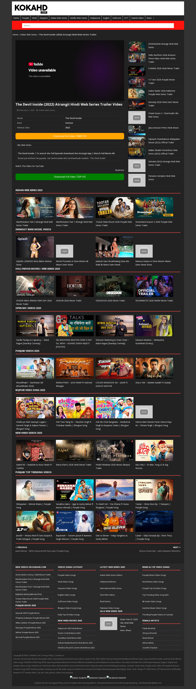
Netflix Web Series (78, 18)
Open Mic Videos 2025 (28, 308)
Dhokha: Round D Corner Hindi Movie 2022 (76, 647)
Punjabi (25, 18)
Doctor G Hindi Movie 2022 (69, 633)
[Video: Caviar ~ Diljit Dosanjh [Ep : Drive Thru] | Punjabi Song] (154, 530)
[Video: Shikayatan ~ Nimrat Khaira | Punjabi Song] (35, 498)
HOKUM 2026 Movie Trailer (68, 300)
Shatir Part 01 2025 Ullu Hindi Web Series (129, 623)
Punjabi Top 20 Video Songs (154, 588)
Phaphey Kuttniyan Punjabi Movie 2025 (33, 618)
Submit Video (137, 18)
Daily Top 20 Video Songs (69, 614)
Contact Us (59, 655)
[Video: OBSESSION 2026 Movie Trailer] (114, 295)
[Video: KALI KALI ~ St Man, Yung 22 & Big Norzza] (154, 459)
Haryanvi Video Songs (67, 588)
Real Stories (105, 601)
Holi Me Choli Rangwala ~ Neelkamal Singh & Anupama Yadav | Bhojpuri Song (113, 425)
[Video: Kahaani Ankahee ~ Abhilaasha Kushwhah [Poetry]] (154, 334)
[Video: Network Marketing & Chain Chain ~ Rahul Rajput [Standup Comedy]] (114, 334)
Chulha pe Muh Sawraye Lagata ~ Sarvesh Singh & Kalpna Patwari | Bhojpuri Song (31, 425)
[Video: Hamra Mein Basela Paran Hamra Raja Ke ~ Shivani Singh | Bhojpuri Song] (144, 416)
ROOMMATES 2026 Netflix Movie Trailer (154, 300)
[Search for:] (98, 25)
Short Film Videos (107, 595)
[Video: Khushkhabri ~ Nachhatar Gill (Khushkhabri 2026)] (35, 377)
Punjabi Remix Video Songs (154, 575)
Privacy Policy (47, 655)
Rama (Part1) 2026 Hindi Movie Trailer (73, 464)
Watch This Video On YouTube (29, 166)
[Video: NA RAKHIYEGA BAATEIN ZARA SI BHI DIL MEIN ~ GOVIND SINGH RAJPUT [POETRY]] (75, 334)
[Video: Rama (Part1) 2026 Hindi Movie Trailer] (75, 459)
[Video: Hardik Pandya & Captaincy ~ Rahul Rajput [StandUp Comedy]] (35, 334)
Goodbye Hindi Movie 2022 (69, 638)
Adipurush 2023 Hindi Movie (70, 628)
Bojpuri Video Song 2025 (30, 390)
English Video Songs (66, 595)
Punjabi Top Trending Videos (33, 472)
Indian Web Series (59, 18)
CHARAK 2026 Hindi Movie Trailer (163, 68)
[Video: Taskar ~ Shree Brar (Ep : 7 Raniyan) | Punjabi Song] (154, 498)
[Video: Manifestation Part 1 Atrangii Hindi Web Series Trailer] (75, 216)
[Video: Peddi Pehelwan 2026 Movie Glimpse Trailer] (114, 459)
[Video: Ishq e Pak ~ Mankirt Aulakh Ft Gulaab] (154, 377)
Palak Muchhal (148, 628)
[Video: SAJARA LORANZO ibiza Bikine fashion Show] (35, 256)
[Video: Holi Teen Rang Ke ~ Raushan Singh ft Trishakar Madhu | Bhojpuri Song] (75, 416)
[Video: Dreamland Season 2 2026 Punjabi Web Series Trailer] (154, 216)
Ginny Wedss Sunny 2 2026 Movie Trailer (33, 574)
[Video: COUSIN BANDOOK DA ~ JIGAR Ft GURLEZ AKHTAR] (114, 377)
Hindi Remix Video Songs (153, 581)
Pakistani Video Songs (109, 608)
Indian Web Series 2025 (28, 190)
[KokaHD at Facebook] (116, 677)
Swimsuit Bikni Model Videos (33, 229)
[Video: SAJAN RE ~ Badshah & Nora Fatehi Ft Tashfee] (35, 459)
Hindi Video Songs (66, 581)
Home (16, 18)
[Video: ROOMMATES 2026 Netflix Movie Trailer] (154, 295)
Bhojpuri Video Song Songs (69, 608)
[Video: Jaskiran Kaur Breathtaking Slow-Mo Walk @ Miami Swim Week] (114, 256)
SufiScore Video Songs (68, 601)
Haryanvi (44, 18)
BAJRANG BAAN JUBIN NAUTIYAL (28, 594)
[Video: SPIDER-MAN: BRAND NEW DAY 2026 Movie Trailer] (35, 295)
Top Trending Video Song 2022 (155, 595)
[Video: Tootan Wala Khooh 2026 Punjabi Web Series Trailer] (114, 216)
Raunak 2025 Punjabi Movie (28, 613)
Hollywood (95, 18)
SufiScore (116, 18)
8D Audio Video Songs (151, 601)
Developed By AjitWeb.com (150, 683)
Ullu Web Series (24, 145)
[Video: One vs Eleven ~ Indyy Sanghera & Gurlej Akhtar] (114, 530)
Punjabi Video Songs (67, 575)
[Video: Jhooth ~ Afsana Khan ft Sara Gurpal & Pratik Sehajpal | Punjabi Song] (35, 530)
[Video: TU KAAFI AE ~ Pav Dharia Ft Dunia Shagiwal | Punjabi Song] (114, 498)
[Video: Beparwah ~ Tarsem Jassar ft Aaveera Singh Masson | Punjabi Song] (75, 530)
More (149, 18)
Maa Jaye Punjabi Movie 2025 (28, 627)
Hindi (34, 18)
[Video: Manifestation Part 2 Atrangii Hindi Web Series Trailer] (35, 216)
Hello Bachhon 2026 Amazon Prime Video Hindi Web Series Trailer (162, 58)
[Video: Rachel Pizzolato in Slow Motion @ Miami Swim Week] (64, 256)
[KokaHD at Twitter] (78, 677)
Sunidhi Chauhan (150, 647)
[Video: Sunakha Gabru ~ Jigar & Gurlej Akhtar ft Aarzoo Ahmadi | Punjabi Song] (75, 498)
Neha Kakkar (148, 642)
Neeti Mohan (148, 638)
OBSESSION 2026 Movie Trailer (110, 300)
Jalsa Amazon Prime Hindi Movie (163, 127)
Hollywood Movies (108, 581)
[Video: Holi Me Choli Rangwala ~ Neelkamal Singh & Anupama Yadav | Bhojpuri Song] (114, 416)
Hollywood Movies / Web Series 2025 (37, 268)
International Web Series (111, 588)
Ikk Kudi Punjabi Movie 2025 (28, 637)
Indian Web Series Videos (111, 575)
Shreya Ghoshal (149, 633)
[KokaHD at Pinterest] (96, 677)
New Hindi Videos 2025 (28, 432)
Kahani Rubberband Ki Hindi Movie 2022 (75, 642)
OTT (126, 18)
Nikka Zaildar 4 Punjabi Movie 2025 (31, 622)
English (106, 18)
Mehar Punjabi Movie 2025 (27, 632)
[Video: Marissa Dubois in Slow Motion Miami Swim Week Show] (144, 256)
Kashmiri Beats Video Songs (154, 608)
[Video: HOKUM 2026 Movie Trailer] (75, 295)
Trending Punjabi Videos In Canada (157, 614)
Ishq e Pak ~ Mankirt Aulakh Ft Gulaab (153, 382)
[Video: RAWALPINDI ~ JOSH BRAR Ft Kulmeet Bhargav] (75, 377)
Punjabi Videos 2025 (27, 350)
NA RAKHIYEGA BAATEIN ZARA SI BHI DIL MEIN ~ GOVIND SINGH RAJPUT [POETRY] (74, 343)
